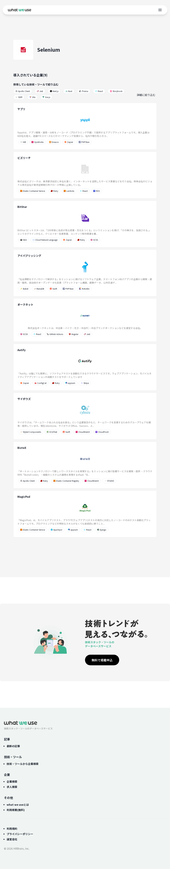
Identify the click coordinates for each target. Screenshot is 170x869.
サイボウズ (24, 399)
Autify (21, 350)
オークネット (25, 304)
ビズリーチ (24, 158)
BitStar (22, 207)
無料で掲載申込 (102, 660)
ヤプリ (21, 109)
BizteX (21, 448)
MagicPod (23, 497)
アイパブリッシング (29, 256)
